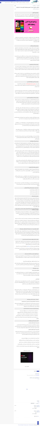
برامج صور (14, 2)
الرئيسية (37, 5)
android (34, 5)
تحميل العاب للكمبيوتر (7, 2)
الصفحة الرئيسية (27, 0)
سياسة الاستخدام (19, 0)
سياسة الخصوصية (23, 0)
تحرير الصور (28, 246)
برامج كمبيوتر (23, 2)
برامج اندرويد (27, 2)
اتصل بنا (16, 0)
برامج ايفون (20, 2)
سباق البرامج (37, 375)
